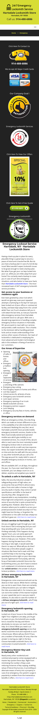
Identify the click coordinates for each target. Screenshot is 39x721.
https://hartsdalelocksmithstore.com (19, 697)
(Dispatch (24, 699)
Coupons (19, 705)
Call (20, 718)
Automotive (32, 702)
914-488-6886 (24, 19)
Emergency (11, 705)
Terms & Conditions (11, 707)
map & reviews (25, 692)
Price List (23, 707)
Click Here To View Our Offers (19, 154)
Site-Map (31, 707)
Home (14, 33)
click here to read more (26, 517)
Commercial (22, 702)
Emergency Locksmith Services (19, 126)
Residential (12, 702)
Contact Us (28, 705)
